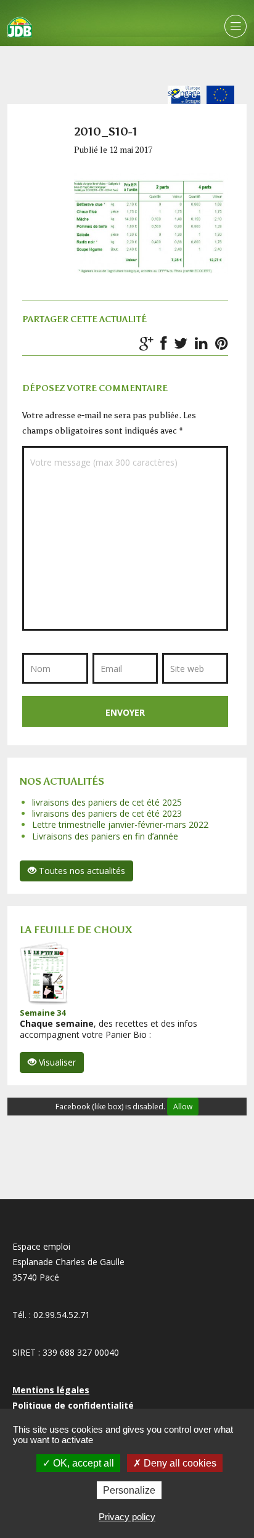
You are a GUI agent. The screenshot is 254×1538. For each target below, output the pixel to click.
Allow (182, 1106)
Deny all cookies (178, 1463)
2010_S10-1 (105, 132)
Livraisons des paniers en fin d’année (105, 836)
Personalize (129, 1490)
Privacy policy (127, 1517)
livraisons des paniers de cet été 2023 (107, 813)
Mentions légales (50, 1390)
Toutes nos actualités (80, 870)
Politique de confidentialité (73, 1405)
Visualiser (56, 1062)
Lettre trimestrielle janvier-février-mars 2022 (120, 824)
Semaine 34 (42, 1012)
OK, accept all (82, 1463)
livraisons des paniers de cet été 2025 (107, 802)
